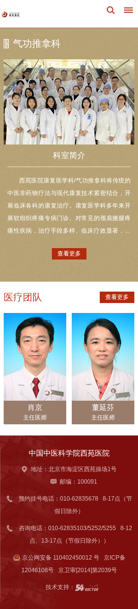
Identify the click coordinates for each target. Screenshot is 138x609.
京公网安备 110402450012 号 (60, 557)
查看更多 (69, 253)
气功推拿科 (37, 43)
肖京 (35, 407)
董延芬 (103, 407)
